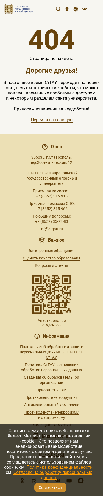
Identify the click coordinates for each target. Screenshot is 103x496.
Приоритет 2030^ (51, 390)
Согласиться (50, 487)
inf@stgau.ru (51, 229)
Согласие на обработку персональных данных (52, 475)
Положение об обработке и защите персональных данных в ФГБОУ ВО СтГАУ (51, 352)
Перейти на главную (52, 119)
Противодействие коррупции (51, 397)
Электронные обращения (51, 250)
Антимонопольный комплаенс (51, 405)
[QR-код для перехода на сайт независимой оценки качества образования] (52, 294)
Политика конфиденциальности (60, 467)
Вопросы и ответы (51, 265)
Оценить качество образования (51, 258)
